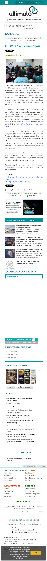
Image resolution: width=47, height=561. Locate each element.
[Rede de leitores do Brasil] (24, 520)
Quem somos (30, 489)
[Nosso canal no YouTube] (27, 520)
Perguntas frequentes (32, 494)
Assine (11, 387)
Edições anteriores (31, 475)
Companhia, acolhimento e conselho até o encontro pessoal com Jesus (21, 435)
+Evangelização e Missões (15, 190)
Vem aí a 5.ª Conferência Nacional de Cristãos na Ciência (19, 411)
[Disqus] (24, 307)
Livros (6, 489)
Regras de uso (11, 524)
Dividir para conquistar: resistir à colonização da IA (18, 416)
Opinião (7, 475)
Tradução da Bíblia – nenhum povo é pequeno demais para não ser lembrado (21, 441)
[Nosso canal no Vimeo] (31, 520)
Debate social (12, 277)
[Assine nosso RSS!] (10, 520)
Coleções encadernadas (33, 478)
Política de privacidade (26, 524)
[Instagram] (16, 26)
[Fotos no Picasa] (34, 520)
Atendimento (9, 496)
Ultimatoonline (14, 470)
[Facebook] (6, 26)
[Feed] (20, 26)
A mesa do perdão (13, 404)
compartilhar (32, 40)
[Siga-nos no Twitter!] (13, 520)
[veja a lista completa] (24, 361)
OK (36, 553)
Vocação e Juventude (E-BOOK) (18, 182)
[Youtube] (13, 26)
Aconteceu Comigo (13, 354)
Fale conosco (30, 496)
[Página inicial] (23, 11)
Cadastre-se (36, 20)
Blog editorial (30, 491)
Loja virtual (12, 486)
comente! (14, 40)
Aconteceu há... (12, 357)
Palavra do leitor (10, 478)
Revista (30, 470)
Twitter (17, 167)
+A (20, 40)
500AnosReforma (12, 351)
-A (24, 40)
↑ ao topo (41, 466)
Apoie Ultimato (23, 502)
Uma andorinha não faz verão (17, 426)
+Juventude (27, 190)
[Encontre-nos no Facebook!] (17, 520)
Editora (30, 486)
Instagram (9, 167)
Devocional (8, 480)
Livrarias (7, 494)
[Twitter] (10, 26)
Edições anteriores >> (24, 387)
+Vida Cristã (34, 190)
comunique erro (29, 466)
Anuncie (38, 524)
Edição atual (29, 473)
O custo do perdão (13, 407)
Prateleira (7, 473)
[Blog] (38, 520)
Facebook (39, 165)
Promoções (8, 491)
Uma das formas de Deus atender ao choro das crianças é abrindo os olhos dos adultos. (23, 507)
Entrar (28, 20)
